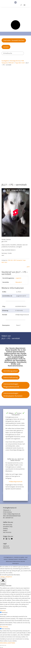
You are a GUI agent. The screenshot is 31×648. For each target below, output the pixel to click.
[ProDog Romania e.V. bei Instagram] (7, 539)
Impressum (6, 546)
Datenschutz (6, 548)
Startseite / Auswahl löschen (13, 40)
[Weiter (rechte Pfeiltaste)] (2, 647)
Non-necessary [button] (4, 626)
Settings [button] (2, 576)
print (28, 266)
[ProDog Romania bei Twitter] (9, 539)
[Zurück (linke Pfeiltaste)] (0, 647)
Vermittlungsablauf (10, 371)
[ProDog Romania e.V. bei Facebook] (4, 539)
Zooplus (5, 530)
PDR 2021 (11, 63)
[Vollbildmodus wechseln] (2, 645)
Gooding (5, 528)
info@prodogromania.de (15, 481)
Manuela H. (19, 282)
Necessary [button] (3, 610)
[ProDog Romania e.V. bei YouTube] (12, 539)
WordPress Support (23, 559)
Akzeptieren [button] (8, 576)
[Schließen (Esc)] (5, 645)
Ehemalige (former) (15, 61)
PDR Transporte (18, 260)
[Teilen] (3, 645)
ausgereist (18, 278)
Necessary (4, 612)
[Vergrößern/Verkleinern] (0, 645)
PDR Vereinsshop (7, 524)
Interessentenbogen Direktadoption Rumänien (12, 394)
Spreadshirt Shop (7, 526)
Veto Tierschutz (7, 532)
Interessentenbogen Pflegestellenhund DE (11, 385)
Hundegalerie (5, 61)
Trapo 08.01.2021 (20, 63)
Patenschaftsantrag (10, 377)
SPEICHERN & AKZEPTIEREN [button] (7, 643)
